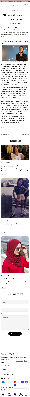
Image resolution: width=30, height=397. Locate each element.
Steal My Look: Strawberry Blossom (11, 279)
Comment (4, 313)
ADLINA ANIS (9, 388)
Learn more (3, 174)
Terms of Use (19, 360)
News (20, 23)
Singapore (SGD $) (8, 374)
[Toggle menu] (1, 4)
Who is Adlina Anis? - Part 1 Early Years (12, 224)
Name (3, 298)
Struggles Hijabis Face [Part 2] (9, 166)
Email (3, 306)
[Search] (25, 4)
